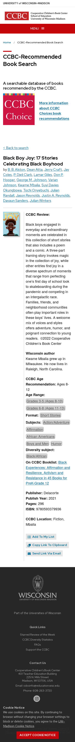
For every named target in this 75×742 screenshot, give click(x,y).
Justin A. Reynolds (56, 195)
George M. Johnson (32, 180)
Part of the (37, 613)
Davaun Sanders (15, 200)
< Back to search (15, 148)
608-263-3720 (42, 690)
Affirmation (35, 429)
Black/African (37, 455)
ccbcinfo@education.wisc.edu (41, 685)
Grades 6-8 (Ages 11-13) (46, 407)
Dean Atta (34, 169)
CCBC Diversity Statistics (37, 639)
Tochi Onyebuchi (36, 190)
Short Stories (50, 415)
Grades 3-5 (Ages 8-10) (45, 400)
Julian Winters (40, 200)
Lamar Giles (43, 174)
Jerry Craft (53, 169)
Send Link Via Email (46, 553)
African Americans (41, 436)
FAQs (37, 644)
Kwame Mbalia (29, 185)
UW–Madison (26, 3)
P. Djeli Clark (22, 174)
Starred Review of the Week (37, 634)
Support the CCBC (37, 649)
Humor (56, 443)
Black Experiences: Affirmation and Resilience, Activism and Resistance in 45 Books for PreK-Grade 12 (48, 472)
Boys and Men (38, 443)
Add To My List (43, 537)
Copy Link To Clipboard (49, 545)
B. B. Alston (16, 169)
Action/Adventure (56, 422)
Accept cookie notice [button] (38, 735)
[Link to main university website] (37, 601)
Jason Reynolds (28, 195)
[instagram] (36, 698)
